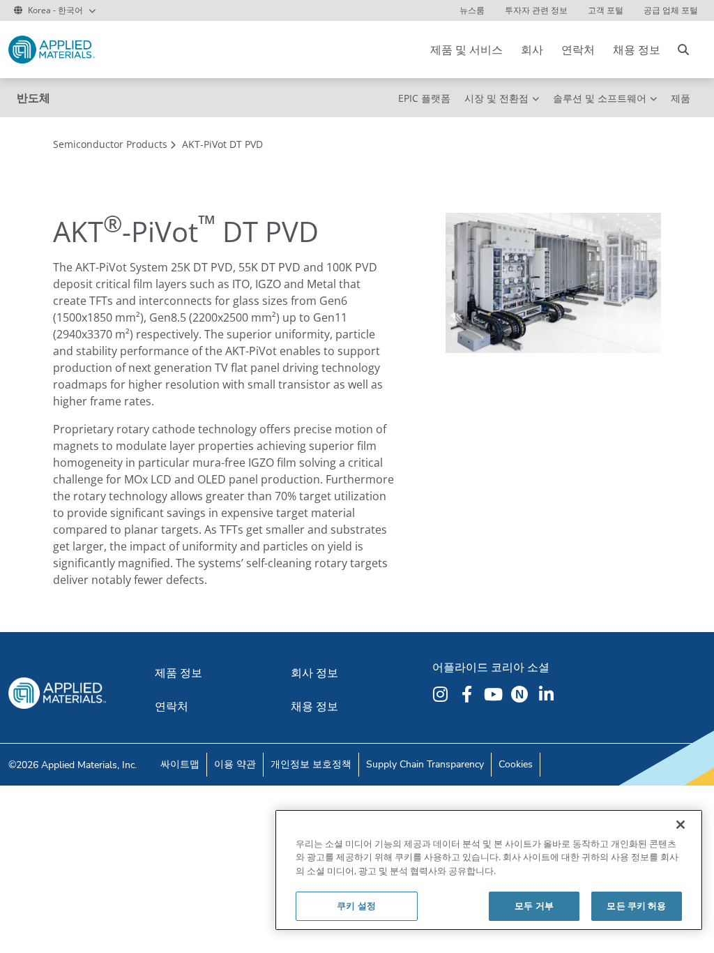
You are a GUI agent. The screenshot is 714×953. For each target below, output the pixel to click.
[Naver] (521, 694)
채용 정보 (636, 49)
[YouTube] (495, 694)
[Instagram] (442, 694)
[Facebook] (468, 694)
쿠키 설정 (356, 905)
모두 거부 (534, 905)
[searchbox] (683, 49)
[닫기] (680, 824)
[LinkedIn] (548, 694)
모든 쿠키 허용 (636, 905)
